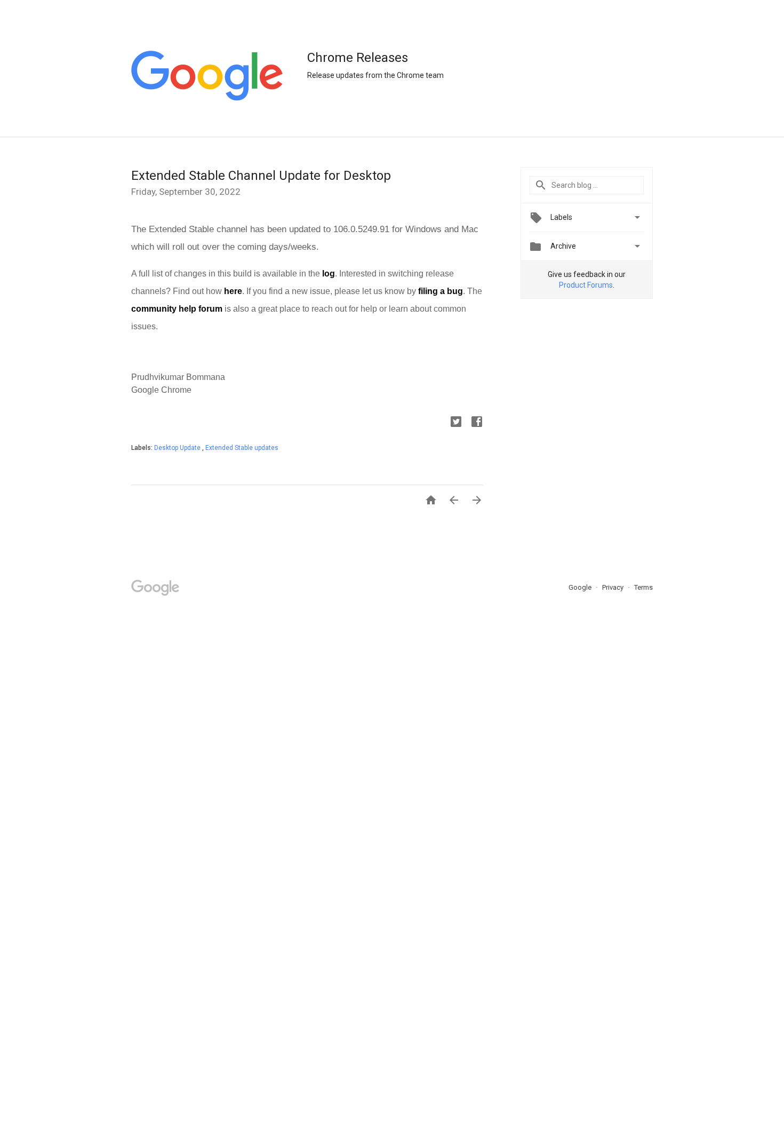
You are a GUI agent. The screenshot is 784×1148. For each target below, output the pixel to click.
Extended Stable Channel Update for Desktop (261, 175)
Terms (643, 587)
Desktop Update (178, 448)
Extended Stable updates (241, 448)
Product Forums (586, 285)
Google (581, 587)
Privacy (613, 587)
